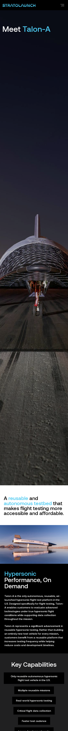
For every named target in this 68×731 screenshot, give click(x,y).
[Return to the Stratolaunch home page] (19, 5)
